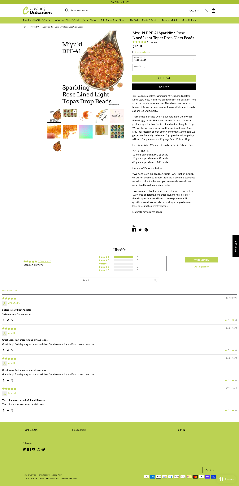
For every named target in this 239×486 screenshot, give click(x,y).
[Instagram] (38, 449)
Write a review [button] (201, 259)
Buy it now (164, 86)
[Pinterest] (43, 449)
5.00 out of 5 (44, 261)
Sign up (181, 429)
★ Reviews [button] (235, 246)
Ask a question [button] (201, 266)
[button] (139, 41)
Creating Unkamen (142, 52)
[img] (9, 298)
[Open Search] (67, 10)
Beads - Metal (169, 20)
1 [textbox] (135, 68)
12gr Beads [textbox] (140, 59)
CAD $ (192, 10)
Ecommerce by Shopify (69, 478)
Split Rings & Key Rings (113, 20)
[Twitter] (24, 449)
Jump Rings (89, 20)
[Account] (206, 9)
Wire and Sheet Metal (67, 20)
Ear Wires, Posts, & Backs (143, 20)
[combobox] (164, 58)
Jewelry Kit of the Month (36, 20)
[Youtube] (33, 449)
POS (55, 478)
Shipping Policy (56, 475)
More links (188, 20)
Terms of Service (29, 475)
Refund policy (43, 475)
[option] (85, 70)
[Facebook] (29, 449)
